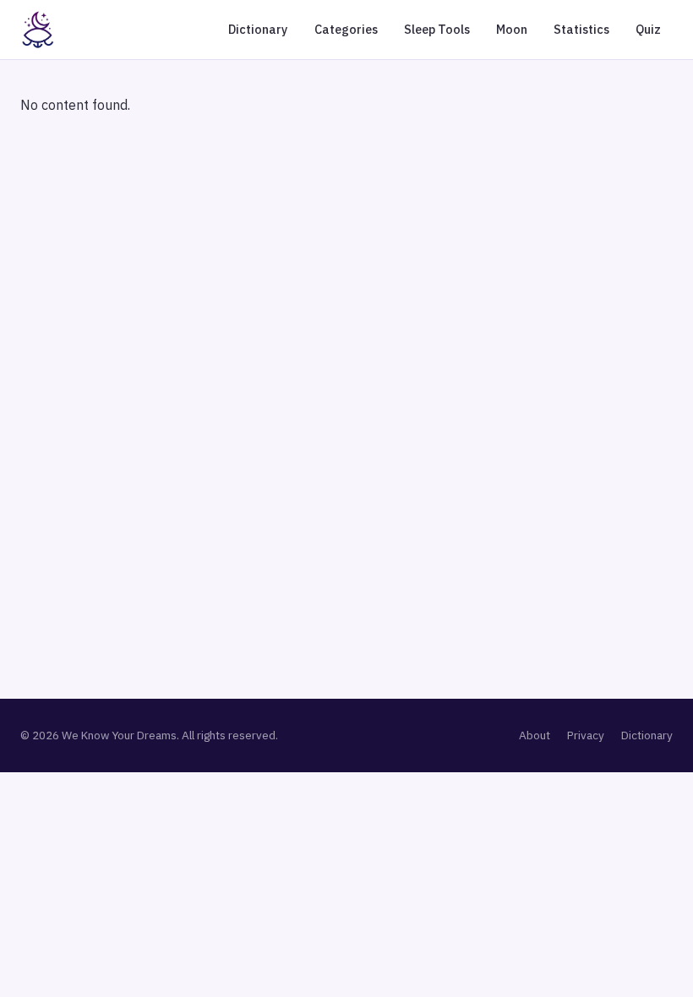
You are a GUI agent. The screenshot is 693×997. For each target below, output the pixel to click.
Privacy (585, 735)
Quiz (648, 29)
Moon (511, 29)
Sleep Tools (437, 29)
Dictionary (257, 29)
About (534, 735)
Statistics (581, 29)
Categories (346, 29)
